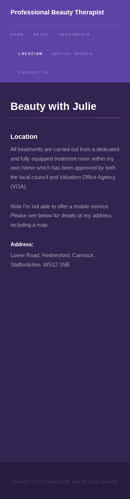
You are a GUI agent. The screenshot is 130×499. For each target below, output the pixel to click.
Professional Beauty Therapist (57, 12)
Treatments (74, 35)
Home (17, 35)
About (41, 35)
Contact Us (33, 72)
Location (30, 54)
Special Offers (72, 54)
